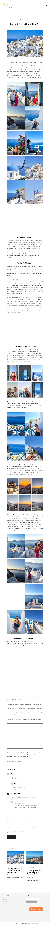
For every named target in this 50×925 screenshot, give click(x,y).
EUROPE (18, 19)
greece (10, 761)
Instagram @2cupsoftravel (8, 902)
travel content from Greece (20, 713)
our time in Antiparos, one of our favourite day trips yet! (27, 704)
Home (4, 897)
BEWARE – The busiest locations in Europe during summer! (14, 870)
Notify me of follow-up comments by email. (16, 831)
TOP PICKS (31, 867)
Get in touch (5, 899)
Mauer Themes (35, 923)
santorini (19, 761)
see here (32, 361)
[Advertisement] (25, 220)
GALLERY (21, 19)
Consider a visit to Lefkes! (35, 708)
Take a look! (38, 719)
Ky (15, 783)
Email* (27, 895)
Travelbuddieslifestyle (16, 793)
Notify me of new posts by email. (14, 833)
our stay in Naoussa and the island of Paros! (27, 699)
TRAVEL (25, 19)
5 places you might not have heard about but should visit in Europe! (34, 872)
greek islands (14, 761)
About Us (5, 901)
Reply (11, 781)
